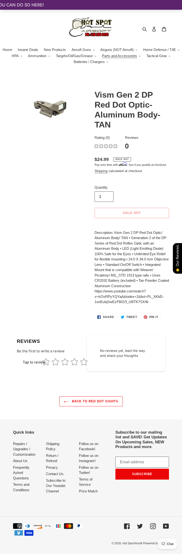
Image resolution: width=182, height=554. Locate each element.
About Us (20, 461)
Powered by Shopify (156, 543)
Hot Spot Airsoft (132, 543)
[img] (106, 146)
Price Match (88, 491)
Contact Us (55, 474)
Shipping (101, 171)
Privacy (52, 467)
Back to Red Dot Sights (94, 401)
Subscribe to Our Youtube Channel (55, 485)
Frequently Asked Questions (21, 472)
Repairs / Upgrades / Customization (24, 449)
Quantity (101, 187)
